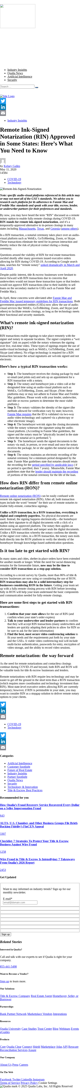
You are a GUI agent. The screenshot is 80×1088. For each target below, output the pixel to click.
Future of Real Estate (19, 770)
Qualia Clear (14, 1046)
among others (69, 228)
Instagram (38, 1079)
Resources (13, 50)
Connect (27, 1046)
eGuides (5, 1032)
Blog (10, 47)
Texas (40, 228)
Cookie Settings (48, 1082)
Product (12, 36)
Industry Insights (17, 69)
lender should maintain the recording (56, 471)
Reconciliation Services (14, 1050)
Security (12, 79)
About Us (6, 1064)
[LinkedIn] (40, 107)
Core (3, 1046)
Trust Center (44, 1028)
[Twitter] (40, 101)
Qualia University (10, 1028)
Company (13, 43)
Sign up (4, 981)
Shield (36, 1046)
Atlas (59, 1046)
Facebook (6, 1079)
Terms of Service (10, 1082)
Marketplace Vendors (39, 1014)
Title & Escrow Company (15, 996)
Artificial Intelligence (19, 76)
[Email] (40, 113)
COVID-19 (14, 179)
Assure (32, 1050)
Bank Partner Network (13, 1014)
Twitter (16, 1079)
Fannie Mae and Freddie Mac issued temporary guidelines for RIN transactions (36, 299)
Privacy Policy (30, 1082)
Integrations (60, 1014)
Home (11, 33)
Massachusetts (27, 228)
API (65, 1046)
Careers (23, 1064)
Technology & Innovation (22, 787)
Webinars (64, 1028)
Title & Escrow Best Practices (24, 790)
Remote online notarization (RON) (20, 495)
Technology (14, 182)
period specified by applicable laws (52, 464)
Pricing (11, 40)
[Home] (7, 96)
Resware (73, 1046)
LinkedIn (27, 1079)
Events (75, 1028)
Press (15, 1064)
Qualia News (15, 73)
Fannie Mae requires (19, 414)
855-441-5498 (8, 966)
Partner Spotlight (17, 776)
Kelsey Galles (12, 166)
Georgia (55, 228)
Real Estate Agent (41, 996)
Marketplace (48, 1046)
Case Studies (29, 1028)
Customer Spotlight (18, 766)
